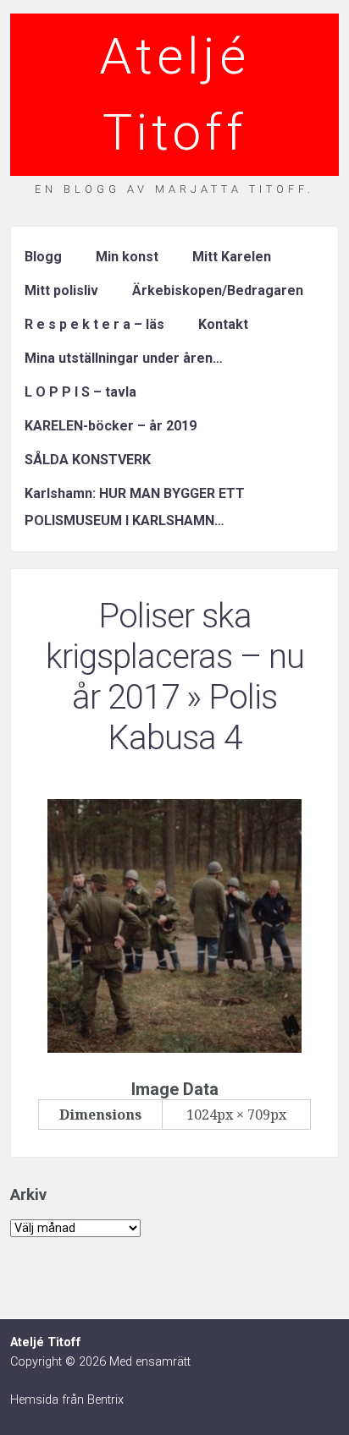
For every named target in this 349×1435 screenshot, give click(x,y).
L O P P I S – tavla (80, 392)
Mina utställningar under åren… (124, 358)
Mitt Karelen (231, 257)
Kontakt (223, 324)
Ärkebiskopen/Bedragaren (217, 290)
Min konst (127, 257)
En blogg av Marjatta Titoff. (174, 189)
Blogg (43, 257)
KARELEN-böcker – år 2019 (111, 426)
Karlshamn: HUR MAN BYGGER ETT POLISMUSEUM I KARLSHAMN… (135, 507)
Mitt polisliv (61, 290)
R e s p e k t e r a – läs (94, 324)
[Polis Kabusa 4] (174, 1047)
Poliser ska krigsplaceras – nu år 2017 (175, 656)
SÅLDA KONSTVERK (88, 460)
